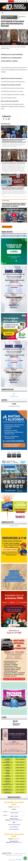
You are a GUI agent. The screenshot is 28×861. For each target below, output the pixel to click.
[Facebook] (19, 1)
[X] (17, 1)
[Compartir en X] (6, 119)
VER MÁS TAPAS (14, 396)
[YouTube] (26, 1)
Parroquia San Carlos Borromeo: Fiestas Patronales (13, 163)
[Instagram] (22, 1)
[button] (7, 1)
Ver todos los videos (7, 226)
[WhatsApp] (15, 1)
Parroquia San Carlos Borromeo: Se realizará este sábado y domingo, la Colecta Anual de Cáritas (13, 188)
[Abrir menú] (2, 13)
